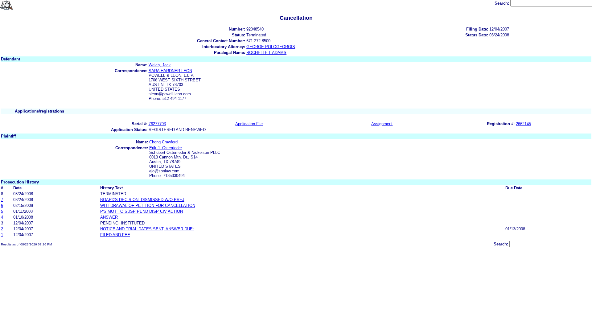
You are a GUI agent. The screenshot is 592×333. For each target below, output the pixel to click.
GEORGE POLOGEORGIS (270, 46)
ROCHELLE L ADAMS (266, 52)
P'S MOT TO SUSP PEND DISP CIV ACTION (141, 211)
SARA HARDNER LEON (170, 70)
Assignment (382, 123)
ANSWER (109, 217)
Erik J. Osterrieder (165, 148)
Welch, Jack (160, 65)
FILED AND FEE (115, 234)
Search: (502, 3)
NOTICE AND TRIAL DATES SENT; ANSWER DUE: (147, 229)
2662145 (523, 123)
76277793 (157, 123)
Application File (249, 123)
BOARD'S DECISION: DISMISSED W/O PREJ (142, 199)
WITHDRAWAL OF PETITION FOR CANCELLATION (147, 205)
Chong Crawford (163, 142)
